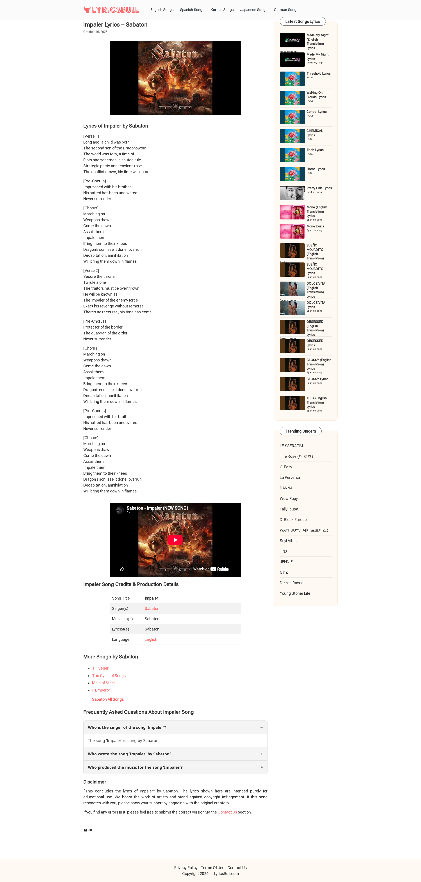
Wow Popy (289, 498)
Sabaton (152, 608)
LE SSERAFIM (291, 446)
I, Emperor (101, 690)
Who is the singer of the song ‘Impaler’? (127, 727)
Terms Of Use (212, 867)
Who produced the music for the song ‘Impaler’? (135, 767)
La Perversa (290, 477)
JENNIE (286, 561)
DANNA (286, 488)
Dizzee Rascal (292, 582)
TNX (283, 551)
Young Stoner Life (295, 593)
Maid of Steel (103, 683)
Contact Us (227, 812)
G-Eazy (286, 467)
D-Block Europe (293, 519)
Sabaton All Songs (108, 699)
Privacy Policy (186, 867)
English (151, 639)
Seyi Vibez (289, 540)
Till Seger (100, 668)
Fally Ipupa (289, 509)
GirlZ (284, 572)
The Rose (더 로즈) (296, 456)
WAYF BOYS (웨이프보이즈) (304, 530)
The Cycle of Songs (109, 675)
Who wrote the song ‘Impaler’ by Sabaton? (129, 753)
